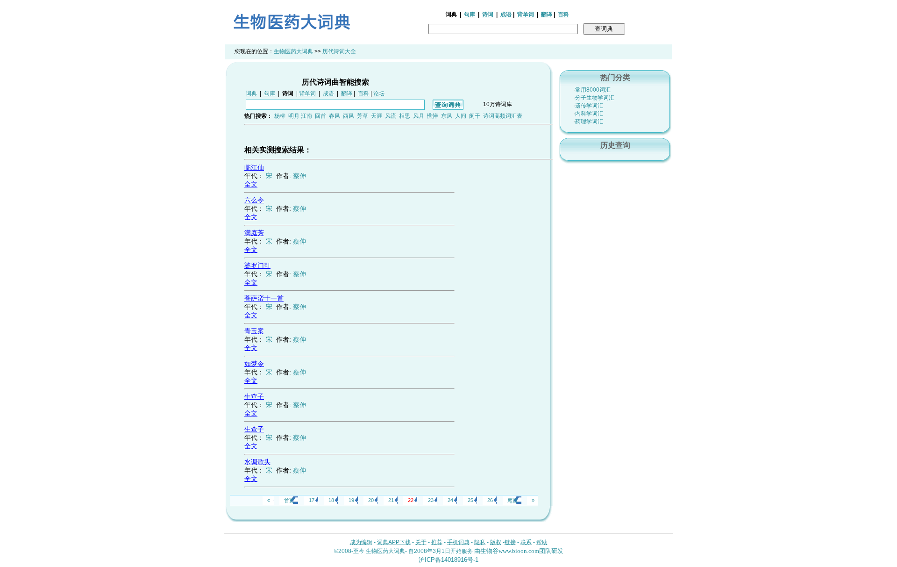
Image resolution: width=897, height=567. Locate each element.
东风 (446, 116)
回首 (320, 116)
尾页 (512, 500)
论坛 (378, 93)
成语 (506, 14)
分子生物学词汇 (594, 97)
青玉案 (254, 331)
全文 (250, 184)
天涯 (376, 116)
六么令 (254, 200)
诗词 (487, 14)
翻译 (546, 14)
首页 (289, 500)
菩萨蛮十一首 (264, 298)
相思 (404, 116)
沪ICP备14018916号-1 (448, 559)
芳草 (362, 116)
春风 (334, 116)
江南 (306, 116)
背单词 (525, 14)
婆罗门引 (257, 265)
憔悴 (432, 116)
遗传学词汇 (589, 105)
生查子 (254, 396)
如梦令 (254, 363)
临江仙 (254, 167)
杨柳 (279, 116)
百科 (563, 14)
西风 (348, 116)
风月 (418, 116)
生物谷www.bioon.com (509, 550)
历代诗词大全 (339, 51)
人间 (460, 116)
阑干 (474, 116)
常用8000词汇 (593, 89)
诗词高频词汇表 (502, 116)
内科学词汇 (589, 113)
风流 (390, 116)
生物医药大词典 (293, 51)
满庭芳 (254, 233)
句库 (469, 14)
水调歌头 (257, 462)
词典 (251, 93)
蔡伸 (299, 175)
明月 (293, 116)
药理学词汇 (589, 121)
